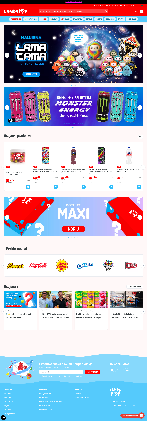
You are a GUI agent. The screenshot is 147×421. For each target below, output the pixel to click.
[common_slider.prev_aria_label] (7, 55)
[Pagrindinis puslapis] (16, 12)
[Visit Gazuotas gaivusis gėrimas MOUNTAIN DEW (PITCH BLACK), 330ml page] (101, 156)
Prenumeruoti (92, 372)
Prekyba (44, 311)
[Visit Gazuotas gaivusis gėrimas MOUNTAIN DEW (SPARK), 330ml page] (45, 156)
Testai (8, 311)
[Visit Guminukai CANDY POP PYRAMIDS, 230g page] (18, 156)
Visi (140, 137)
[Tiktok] (122, 370)
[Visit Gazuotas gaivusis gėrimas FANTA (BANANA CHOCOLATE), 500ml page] (73, 156)
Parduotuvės (81, 311)
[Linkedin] (127, 370)
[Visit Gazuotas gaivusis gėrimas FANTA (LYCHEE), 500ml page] (129, 156)
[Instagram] (117, 370)
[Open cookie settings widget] (3, 417)
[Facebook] (112, 370)
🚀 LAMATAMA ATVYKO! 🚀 (73, 2)
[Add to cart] (28, 187)
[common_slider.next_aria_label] (140, 55)
